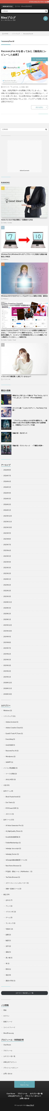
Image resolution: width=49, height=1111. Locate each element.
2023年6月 (7, 585)
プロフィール (7, 1050)
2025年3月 (7, 567)
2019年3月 (7, 665)
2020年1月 (7, 619)
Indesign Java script (12, 848)
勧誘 (7, 940)
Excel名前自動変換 (12, 837)
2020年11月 (7, 602)
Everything (9, 739)
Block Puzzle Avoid (12, 797)
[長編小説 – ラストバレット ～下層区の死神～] (6, 449)
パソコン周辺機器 (9, 768)
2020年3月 (7, 608)
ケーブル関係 (10, 774)
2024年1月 (7, 579)
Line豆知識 (9, 745)
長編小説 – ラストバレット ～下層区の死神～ (28, 445)
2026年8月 (7, 470)
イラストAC (6, 379)
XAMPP (8, 762)
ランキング (9, 923)
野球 (7, 969)
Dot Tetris (9, 802)
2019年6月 (7, 654)
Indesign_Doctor (11, 854)
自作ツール (7, 820)
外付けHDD (9, 779)
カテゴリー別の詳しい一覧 (24, 993)
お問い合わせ (7, 1073)
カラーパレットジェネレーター (16, 883)
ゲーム (8, 917)
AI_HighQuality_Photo (13, 831)
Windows (5, 259)
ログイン (6, 1016)
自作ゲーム (7, 791)
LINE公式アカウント (10, 1062)
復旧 (27, 87)
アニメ (8, 906)
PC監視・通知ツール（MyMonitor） (18, 871)
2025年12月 (7, 516)
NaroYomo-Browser (12, 866)
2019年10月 (7, 631)
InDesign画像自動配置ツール (15, 860)
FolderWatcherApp (12, 843)
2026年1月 (7, 510)
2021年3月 (7, 596)
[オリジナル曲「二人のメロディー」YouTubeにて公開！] (6, 412)
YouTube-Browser (12, 877)
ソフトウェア (7, 716)
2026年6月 (7, 481)
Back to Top (25, 1085)
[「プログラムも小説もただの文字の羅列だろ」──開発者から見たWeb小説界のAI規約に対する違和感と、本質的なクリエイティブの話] (6, 424)
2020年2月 (7, 613)
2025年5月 (7, 556)
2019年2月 (7, 671)
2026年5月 (7, 487)
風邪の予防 (9, 981)
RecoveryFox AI (41, 59)
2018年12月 (7, 682)
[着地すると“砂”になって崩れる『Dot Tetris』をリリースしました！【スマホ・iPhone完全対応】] (6, 399)
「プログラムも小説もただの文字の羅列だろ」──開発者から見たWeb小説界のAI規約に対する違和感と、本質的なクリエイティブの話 (30, 423)
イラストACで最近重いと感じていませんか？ (16, 376)
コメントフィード (9, 1027)
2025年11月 (7, 521)
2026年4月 (7, 493)
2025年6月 (7, 550)
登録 (4, 1010)
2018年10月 (7, 694)
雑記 (4, 894)
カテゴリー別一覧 (9, 1056)
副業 (7, 935)
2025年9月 (7, 533)
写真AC (8, 929)
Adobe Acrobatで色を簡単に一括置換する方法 (17, 220)
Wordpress (9, 756)
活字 (7, 946)
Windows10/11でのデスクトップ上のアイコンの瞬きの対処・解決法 (24, 296)
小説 (4, 785)
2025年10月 (7, 527)
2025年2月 (7, 573)
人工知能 (22, 87)
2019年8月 (7, 642)
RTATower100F (11, 808)
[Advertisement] (25, 26)
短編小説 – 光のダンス (20, 433)
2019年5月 (7, 659)
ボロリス (9, 814)
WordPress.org (8, 1033)
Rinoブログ (8, 17)
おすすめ (15, 87)
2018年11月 (7, 688)
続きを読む (39, 107)
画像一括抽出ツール (12, 889)
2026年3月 (7, 498)
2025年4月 (7, 562)
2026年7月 (7, 475)
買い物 (8, 958)
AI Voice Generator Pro (13, 825)
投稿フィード (7, 1022)
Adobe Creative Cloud (9, 340)
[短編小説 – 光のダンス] (6, 437)
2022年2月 (7, 590)
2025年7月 (7, 544)
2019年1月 (7, 677)
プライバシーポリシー (10, 1068)
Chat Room (7, 1045)
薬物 (7, 952)
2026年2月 (7, 504)
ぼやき (8, 900)
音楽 (7, 975)
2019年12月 (7, 625)
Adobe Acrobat (7, 222)
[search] (46, 11)
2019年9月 (7, 636)
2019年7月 (7, 648)
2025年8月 (7, 539)
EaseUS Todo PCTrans (13, 733)
